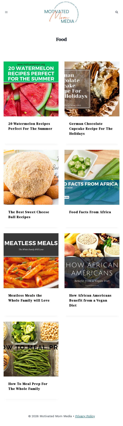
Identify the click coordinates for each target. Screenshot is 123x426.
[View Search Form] (116, 12)
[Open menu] (6, 12)
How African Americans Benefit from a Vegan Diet (90, 300)
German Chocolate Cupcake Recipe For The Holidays (91, 128)
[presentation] (31, 89)
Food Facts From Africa (90, 212)
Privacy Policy (85, 416)
